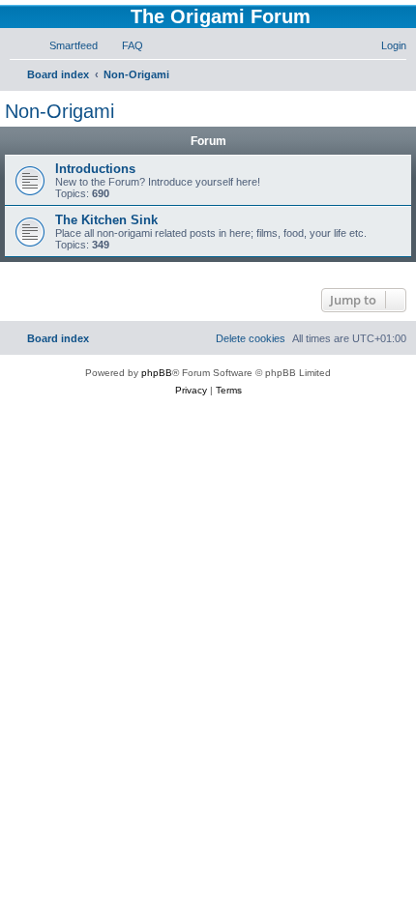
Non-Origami (59, 111)
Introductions (95, 168)
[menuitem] (65, 45)
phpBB (156, 372)
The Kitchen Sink (106, 220)
